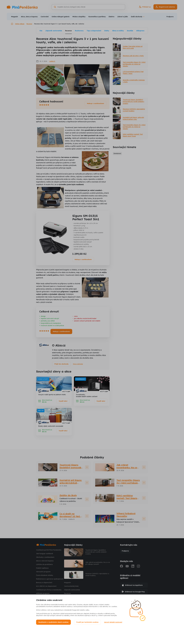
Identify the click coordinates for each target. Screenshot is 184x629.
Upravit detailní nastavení (113, 622)
